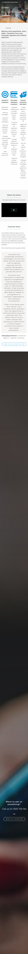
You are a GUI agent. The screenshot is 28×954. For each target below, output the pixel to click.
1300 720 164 (20, 809)
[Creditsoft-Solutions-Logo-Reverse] (10, 2)
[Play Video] (14, 210)
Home (3, 28)
